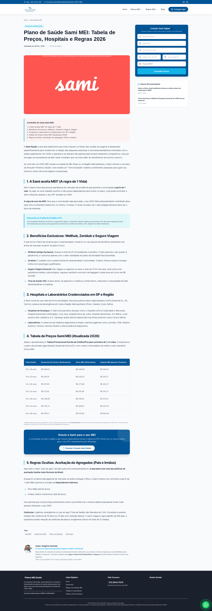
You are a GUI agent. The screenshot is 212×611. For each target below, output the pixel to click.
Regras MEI (150, 9)
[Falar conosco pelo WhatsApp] (205, 604)
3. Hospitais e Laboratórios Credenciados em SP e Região (51, 132)
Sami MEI (28, 534)
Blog (163, 9)
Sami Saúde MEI (36, 20)
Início (125, 9)
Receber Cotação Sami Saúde (78, 448)
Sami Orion (69, 534)
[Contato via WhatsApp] (187, 2)
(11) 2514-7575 (116, 582)
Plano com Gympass (56, 534)
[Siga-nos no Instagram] (184, 2)
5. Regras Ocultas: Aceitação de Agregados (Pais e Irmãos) (51, 137)
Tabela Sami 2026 (40, 534)
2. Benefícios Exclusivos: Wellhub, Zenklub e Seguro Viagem (52, 129)
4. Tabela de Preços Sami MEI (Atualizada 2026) (47, 135)
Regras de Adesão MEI (74, 588)
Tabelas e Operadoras (74, 591)
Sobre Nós (69, 585)
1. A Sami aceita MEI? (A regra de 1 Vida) (44, 127)
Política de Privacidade (74, 594)
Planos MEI (135, 9)
